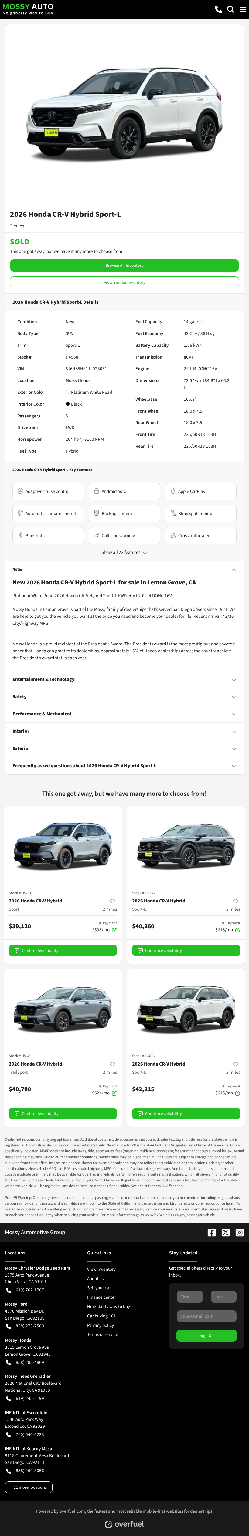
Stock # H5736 (143, 893)
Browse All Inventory (125, 265)
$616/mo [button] (227, 926)
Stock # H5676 (143, 1056)
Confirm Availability (40, 950)
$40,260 (143, 926)
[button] (219, 9)
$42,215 (143, 1089)
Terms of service (102, 1334)
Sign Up (207, 1335)
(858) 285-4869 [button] (29, 1362)
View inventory (101, 1269)
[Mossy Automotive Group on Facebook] (209, 1232)
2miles (110, 909)
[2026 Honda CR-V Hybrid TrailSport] (63, 1008)
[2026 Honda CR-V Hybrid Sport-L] (186, 845)
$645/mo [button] (227, 1089)
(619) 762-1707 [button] (29, 1290)
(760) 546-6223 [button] (29, 1434)
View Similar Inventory (124, 282)
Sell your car (99, 1287)
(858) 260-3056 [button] (29, 1470)
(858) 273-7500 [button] (29, 1326)
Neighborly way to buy (108, 1306)
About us (95, 1278)
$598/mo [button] (104, 926)
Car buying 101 (101, 1316)
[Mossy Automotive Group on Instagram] (237, 1232)
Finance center (101, 1297)
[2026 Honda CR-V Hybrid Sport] (63, 845)
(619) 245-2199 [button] (29, 1398)
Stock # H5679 (20, 1056)
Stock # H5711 (20, 893)
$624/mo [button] (104, 1089)
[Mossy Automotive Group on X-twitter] (223, 1232)
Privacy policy (100, 1325)
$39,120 (20, 926)
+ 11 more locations (29, 1487)
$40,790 (20, 1089)
